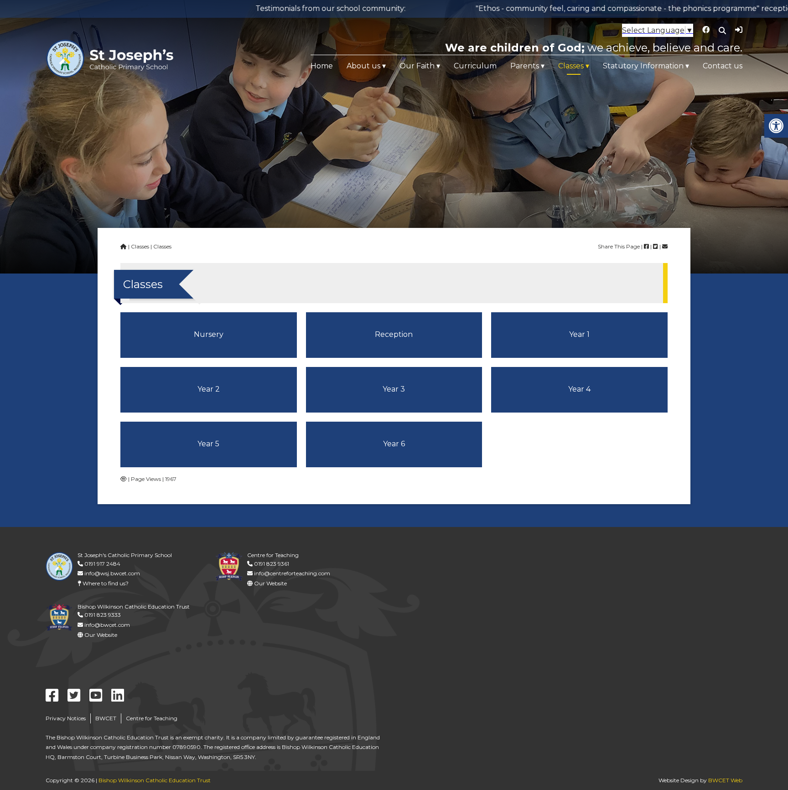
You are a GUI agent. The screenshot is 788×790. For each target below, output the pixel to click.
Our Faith (417, 66)
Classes (571, 66)
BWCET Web (725, 780)
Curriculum (475, 66)
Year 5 (208, 443)
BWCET (105, 718)
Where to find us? (105, 583)
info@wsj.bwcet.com (111, 573)
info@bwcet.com (106, 624)
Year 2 (208, 389)
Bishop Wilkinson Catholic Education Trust (154, 780)
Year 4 (579, 389)
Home (322, 66)
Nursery (208, 334)
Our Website (270, 583)
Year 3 (394, 389)
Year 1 (579, 334)
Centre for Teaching (151, 718)
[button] (776, 126)
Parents (524, 66)
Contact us (722, 66)
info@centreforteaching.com (291, 573)
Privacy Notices (66, 718)
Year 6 (394, 443)
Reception (394, 334)
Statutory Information (643, 66)
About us (363, 66)
